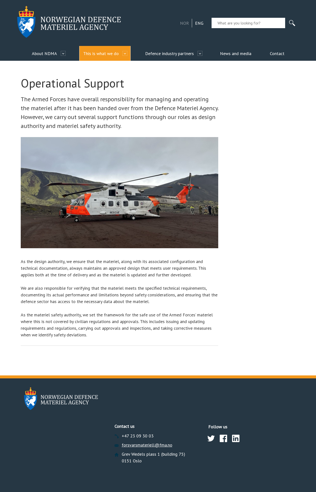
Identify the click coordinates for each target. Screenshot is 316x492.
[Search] (292, 23)
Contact (277, 53)
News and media (235, 53)
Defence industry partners (169, 53)
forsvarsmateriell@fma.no (147, 445)
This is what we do (101, 53)
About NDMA (44, 53)
